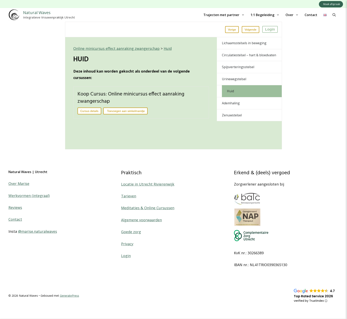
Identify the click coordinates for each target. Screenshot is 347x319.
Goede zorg (131, 231)
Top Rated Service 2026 (313, 296)
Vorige (232, 29)
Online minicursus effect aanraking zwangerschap (116, 48)
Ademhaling (231, 103)
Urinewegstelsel (234, 79)
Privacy (127, 243)
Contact (311, 15)
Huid (168, 48)
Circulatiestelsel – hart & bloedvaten (249, 55)
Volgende (250, 29)
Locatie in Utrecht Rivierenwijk (147, 184)
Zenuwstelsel (232, 115)
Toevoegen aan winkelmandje (126, 111)
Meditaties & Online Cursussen (147, 207)
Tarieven (128, 196)
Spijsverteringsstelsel (238, 67)
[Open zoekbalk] (334, 15)
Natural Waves (37, 12)
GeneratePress (69, 295)
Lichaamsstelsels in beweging (244, 43)
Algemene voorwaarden (141, 219)
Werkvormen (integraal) (29, 195)
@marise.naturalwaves (37, 231)
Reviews (15, 207)
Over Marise (18, 183)
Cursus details (89, 111)
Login (270, 29)
